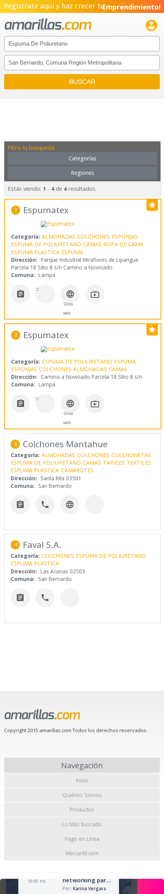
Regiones (82, 172)
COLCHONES (93, 236)
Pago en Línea (82, 838)
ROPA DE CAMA (123, 244)
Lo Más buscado (82, 824)
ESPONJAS (125, 236)
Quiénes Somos (82, 795)
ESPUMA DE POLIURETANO (46, 244)
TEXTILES (139, 462)
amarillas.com (48, 24)
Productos (82, 809)
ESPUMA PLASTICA (35, 252)
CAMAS (92, 244)
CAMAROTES (77, 470)
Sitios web (68, 308)
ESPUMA (72, 252)
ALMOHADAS (59, 236)
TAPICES (114, 462)
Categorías (82, 158)
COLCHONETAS (131, 455)
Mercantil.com (82, 853)
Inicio (82, 780)
